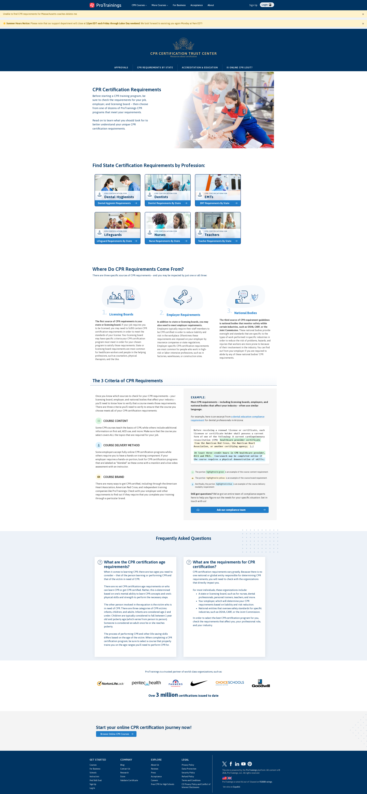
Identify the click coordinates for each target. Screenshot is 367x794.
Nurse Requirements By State (164, 241)
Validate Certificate (129, 780)
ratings (265, 782)
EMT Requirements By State (214, 203)
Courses (93, 765)
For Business (179, 5)
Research (124, 773)
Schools (93, 773)
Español (236, 787)
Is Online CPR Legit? (240, 67)
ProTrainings (251, 770)
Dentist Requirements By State (164, 203)
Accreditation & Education (200, 67)
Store (122, 776)
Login (265, 4)
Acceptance (197, 5)
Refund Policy (188, 776)
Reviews (154, 769)
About (211, 5)
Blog (122, 765)
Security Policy (188, 773)
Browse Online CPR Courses (114, 734)
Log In (92, 788)
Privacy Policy (188, 765)
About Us (155, 765)
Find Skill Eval (96, 780)
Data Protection (189, 769)
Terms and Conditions (191, 780)
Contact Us (125, 769)
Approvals (121, 67)
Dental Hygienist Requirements (114, 203)
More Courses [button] (159, 5)
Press (153, 773)
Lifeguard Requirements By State (114, 241)
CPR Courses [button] (138, 5)
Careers (154, 780)
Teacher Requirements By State (214, 241)
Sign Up (253, 5)
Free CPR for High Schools (162, 784)
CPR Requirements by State (155, 67)
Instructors (94, 776)
